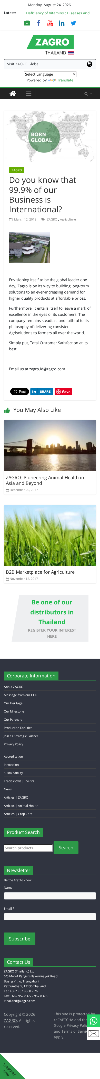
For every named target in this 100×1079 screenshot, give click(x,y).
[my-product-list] (27, 22)
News (8, 789)
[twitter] (73, 22)
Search (66, 847)
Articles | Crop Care (18, 814)
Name (8, 887)
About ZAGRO (13, 687)
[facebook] (38, 22)
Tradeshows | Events (19, 781)
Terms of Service (76, 1031)
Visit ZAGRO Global (23, 63)
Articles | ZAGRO (16, 797)
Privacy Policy (13, 744)
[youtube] (50, 22)
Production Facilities (18, 728)
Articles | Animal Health (21, 805)
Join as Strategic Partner (21, 736)
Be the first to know (17, 880)
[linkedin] (61, 22)
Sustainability (13, 773)
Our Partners (13, 719)
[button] (88, 93)
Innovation (11, 764)
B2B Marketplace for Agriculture (40, 572)
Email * (9, 908)
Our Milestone (14, 711)
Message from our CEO (20, 695)
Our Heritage (13, 703)
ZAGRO (17, 170)
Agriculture (68, 219)
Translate (65, 80)
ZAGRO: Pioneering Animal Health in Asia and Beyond (45, 480)
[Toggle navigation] (28, 93)
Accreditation (13, 756)
